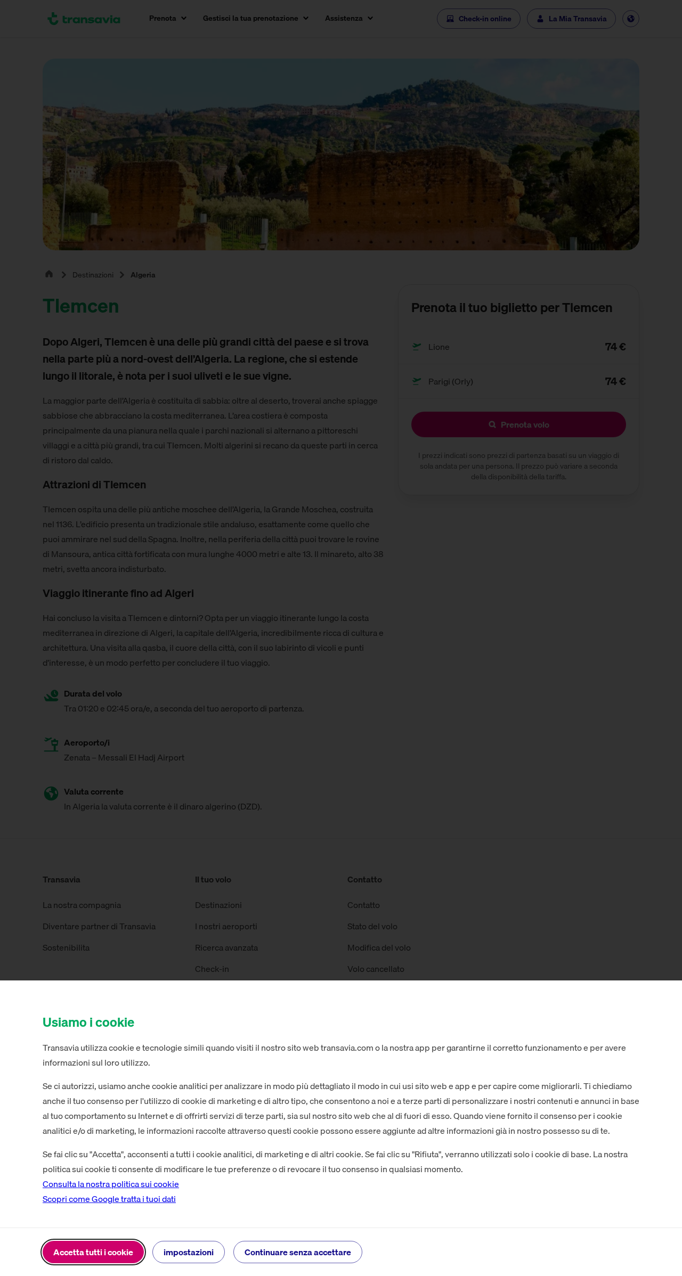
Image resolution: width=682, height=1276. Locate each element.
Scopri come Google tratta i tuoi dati (109, 1199)
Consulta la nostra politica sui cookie (111, 1184)
